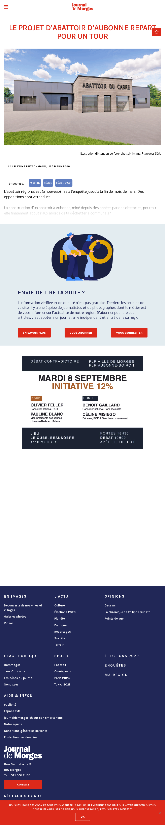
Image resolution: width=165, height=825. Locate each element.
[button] (6, 7)
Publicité (10, 704)
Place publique (21, 656)
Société (59, 638)
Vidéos (8, 623)
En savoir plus (34, 332)
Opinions (115, 596)
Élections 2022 (122, 656)
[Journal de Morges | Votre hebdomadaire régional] (82, 7)
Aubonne (35, 183)
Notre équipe (13, 724)
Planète (59, 618)
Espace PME (12, 711)
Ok (82, 817)
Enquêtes (115, 665)
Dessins (110, 605)
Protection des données (20, 737)
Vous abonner (81, 332)
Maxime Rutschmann (30, 166)
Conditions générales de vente (25, 731)
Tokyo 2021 (62, 684)
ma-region (116, 675)
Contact (23, 784)
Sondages (11, 684)
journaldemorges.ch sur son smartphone (33, 718)
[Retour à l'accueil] (23, 753)
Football (60, 665)
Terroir (59, 645)
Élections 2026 (65, 612)
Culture (59, 605)
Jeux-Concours (14, 671)
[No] (160, 813)
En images (15, 596)
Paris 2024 (62, 678)
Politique (60, 625)
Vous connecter (129, 332)
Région (48, 183)
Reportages (62, 631)
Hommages (12, 665)
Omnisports (62, 671)
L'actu (61, 596)
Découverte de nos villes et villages (23, 608)
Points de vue (114, 618)
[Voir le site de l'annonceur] (82, 402)
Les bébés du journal (18, 678)
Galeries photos (15, 616)
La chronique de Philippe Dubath (127, 612)
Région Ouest (63, 183)
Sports (62, 656)
